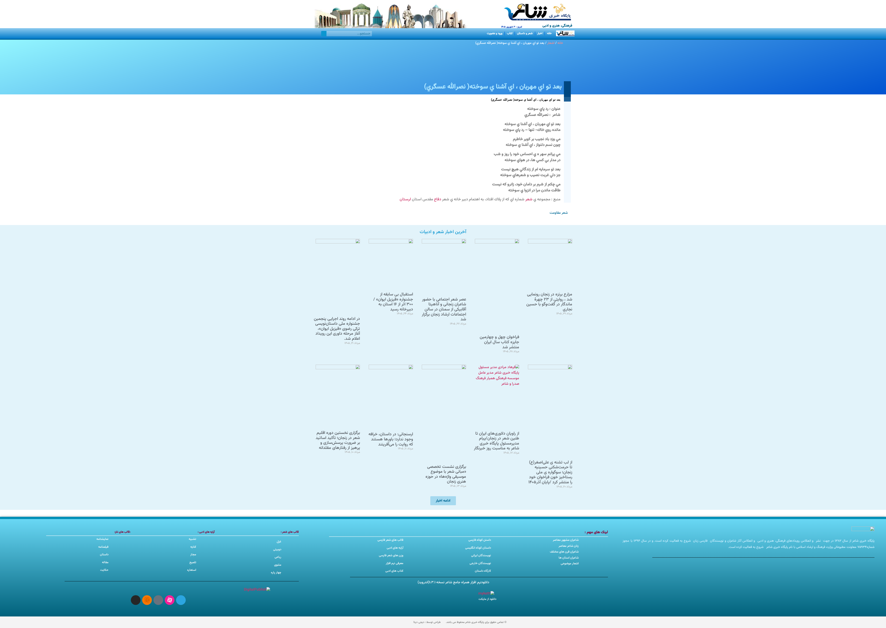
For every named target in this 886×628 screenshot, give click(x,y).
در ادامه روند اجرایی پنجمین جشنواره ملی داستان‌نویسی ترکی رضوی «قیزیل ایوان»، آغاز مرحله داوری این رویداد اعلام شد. (337, 329)
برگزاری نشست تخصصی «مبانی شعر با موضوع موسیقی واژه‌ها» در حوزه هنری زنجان (445, 474)
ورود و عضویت (494, 33)
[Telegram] (181, 600)
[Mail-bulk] (158, 600)
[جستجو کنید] (323, 33)
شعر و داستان (525, 33)
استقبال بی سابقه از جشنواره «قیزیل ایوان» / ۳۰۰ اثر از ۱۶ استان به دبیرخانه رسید (393, 302)
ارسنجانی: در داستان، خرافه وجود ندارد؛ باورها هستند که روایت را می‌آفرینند (390, 439)
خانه (549, 33)
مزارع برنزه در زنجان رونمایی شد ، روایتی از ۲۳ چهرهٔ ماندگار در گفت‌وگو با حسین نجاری (549, 302)
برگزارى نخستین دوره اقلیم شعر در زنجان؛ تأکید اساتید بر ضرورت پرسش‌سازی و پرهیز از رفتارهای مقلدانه (338, 440)
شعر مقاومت (559, 213)
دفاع (437, 199)
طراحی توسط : (427, 622)
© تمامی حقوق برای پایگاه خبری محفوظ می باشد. (476, 622)
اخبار (539, 33)
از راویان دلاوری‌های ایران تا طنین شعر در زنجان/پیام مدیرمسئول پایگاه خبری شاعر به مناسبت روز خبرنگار (496, 441)
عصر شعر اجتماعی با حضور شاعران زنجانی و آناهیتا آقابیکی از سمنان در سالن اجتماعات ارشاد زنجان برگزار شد (444, 309)
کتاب (509, 33)
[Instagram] (136, 600)
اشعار (550, 43)
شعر (529, 199)
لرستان (405, 199)
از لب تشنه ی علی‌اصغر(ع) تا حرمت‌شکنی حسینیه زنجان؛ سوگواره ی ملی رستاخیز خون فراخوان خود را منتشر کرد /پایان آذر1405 (550, 472)
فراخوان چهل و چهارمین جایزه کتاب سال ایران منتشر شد (499, 342)
